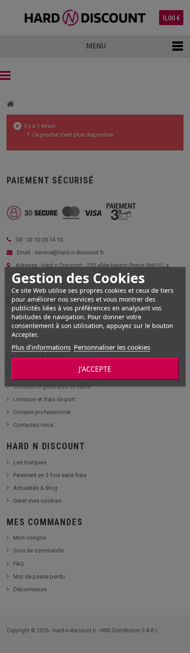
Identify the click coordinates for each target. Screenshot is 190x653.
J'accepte (95, 368)
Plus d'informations (41, 346)
